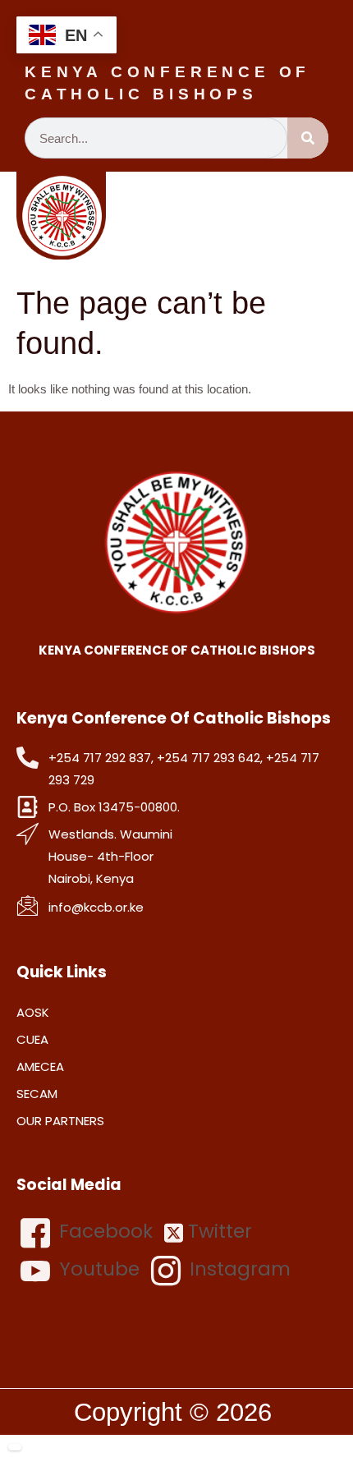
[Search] (307, 138)
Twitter (217, 1231)
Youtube (97, 1269)
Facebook (103, 1231)
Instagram (238, 1269)
